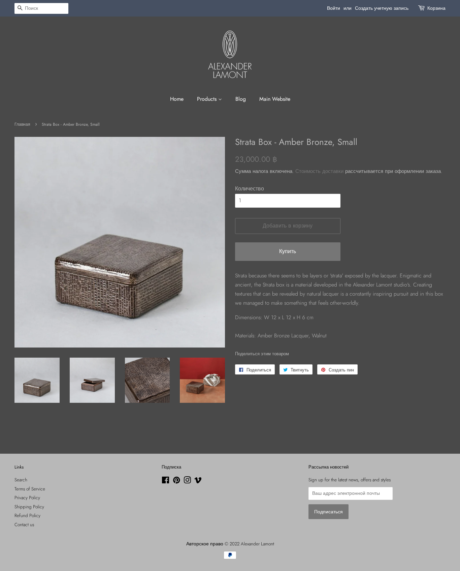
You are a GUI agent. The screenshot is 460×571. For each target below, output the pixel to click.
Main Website (274, 99)
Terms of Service (29, 488)
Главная (22, 124)
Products (207, 99)
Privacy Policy (27, 497)
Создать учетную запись (381, 8)
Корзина (436, 8)
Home (177, 99)
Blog (240, 99)
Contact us (24, 524)
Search (20, 479)
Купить (287, 251)
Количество (249, 188)
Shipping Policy (29, 506)
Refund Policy (27, 515)
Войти (333, 8)
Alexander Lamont (257, 543)
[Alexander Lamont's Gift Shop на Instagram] (187, 481)
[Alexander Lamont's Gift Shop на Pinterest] (176, 481)
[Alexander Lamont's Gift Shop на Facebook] (165, 481)
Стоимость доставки (319, 171)
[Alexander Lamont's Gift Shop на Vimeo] (198, 481)
